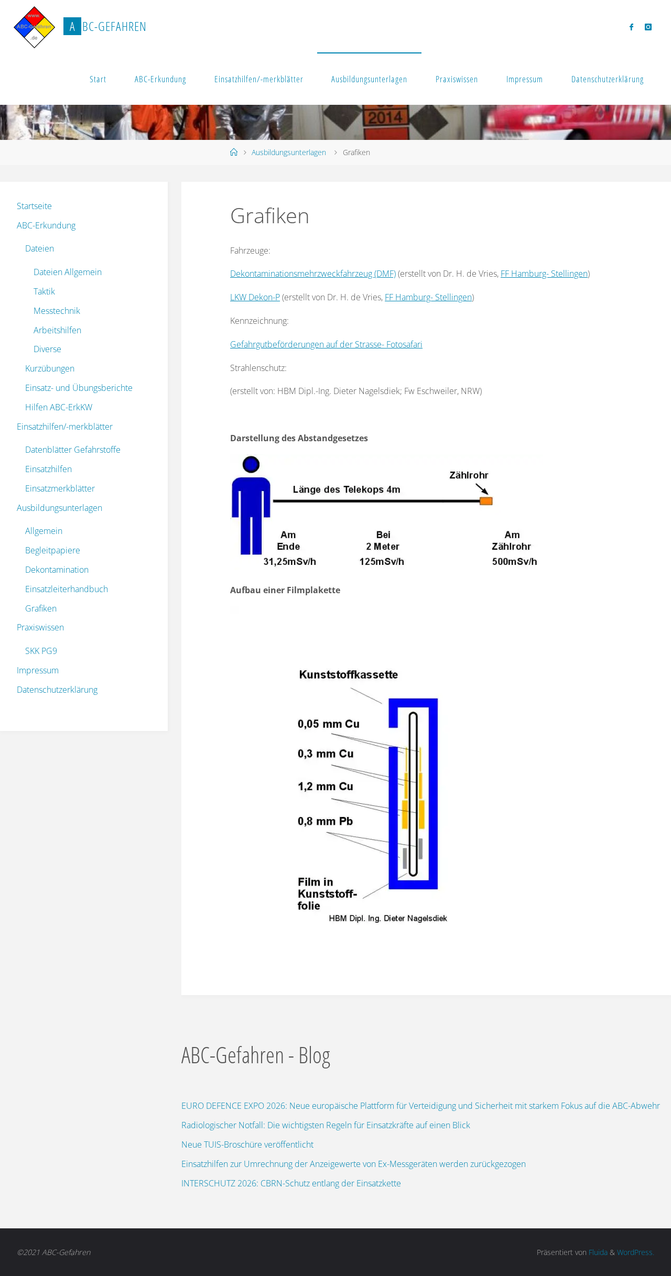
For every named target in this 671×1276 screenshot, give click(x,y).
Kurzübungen (49, 368)
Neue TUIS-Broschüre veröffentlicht (247, 1144)
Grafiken (41, 608)
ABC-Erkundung (160, 79)
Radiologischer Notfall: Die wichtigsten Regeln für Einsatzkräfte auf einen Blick (325, 1125)
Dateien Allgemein (68, 272)
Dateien (39, 248)
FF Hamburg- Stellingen (544, 273)
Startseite (34, 206)
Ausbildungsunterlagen (369, 79)
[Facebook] (631, 26)
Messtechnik (57, 311)
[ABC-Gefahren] (35, 26)
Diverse (47, 349)
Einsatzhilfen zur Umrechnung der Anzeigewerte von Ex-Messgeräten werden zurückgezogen (353, 1164)
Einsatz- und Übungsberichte (79, 388)
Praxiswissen (457, 79)
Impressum (524, 79)
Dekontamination (57, 569)
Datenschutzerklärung (607, 79)
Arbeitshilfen (57, 330)
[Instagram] (648, 26)
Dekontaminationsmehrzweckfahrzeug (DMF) (313, 273)
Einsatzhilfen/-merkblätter (259, 79)
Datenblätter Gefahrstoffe (73, 449)
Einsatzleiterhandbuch (66, 589)
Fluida (597, 1252)
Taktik (44, 291)
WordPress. (635, 1252)
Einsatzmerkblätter (60, 488)
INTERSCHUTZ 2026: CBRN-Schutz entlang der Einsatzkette (291, 1183)
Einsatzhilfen (48, 469)
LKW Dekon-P (255, 297)
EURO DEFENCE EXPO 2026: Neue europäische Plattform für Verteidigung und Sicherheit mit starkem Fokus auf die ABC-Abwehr (420, 1105)
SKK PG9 (41, 651)
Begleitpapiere (52, 550)
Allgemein (43, 531)
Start (98, 79)
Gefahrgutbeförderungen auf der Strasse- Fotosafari (326, 344)
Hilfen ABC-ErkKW (58, 407)
